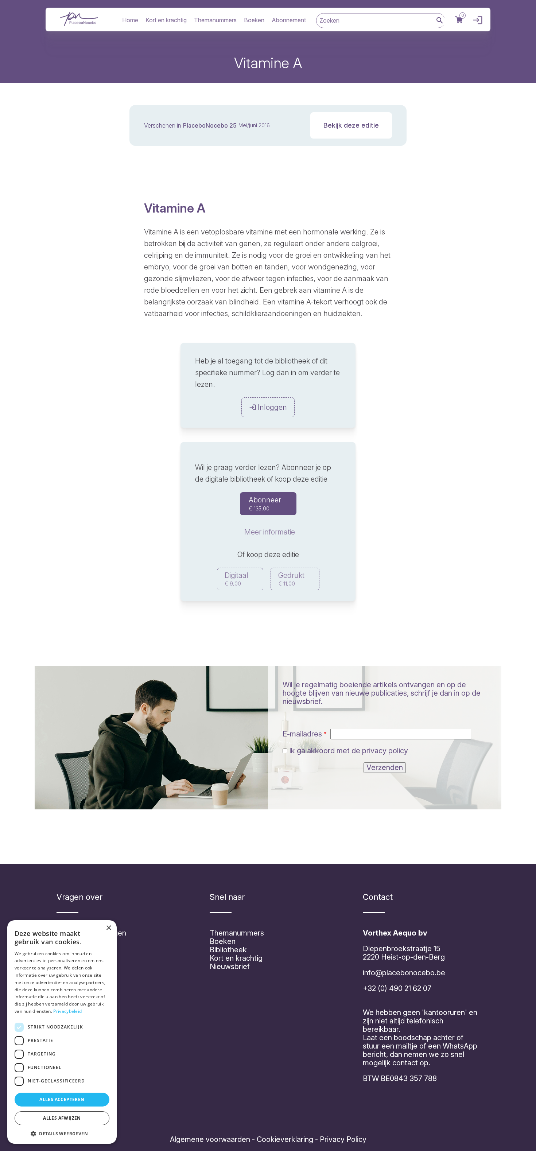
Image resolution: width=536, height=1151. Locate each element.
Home (130, 20)
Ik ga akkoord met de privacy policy (348, 750)
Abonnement (289, 20)
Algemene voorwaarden (210, 1139)
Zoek (439, 21)
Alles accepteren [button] (61, 1099)
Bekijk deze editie (351, 125)
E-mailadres (302, 734)
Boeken (254, 20)
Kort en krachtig (166, 20)
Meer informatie (269, 532)
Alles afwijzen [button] (62, 1118)
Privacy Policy (342, 1139)
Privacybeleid (67, 1011)
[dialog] (62, 1032)
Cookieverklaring (285, 1139)
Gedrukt (291, 579)
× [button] (108, 928)
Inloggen (476, 20)
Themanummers (215, 20)
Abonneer (265, 503)
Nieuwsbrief (230, 966)
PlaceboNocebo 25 (210, 125)
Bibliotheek (228, 949)
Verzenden (384, 767)
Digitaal (236, 579)
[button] (62, 1133)
